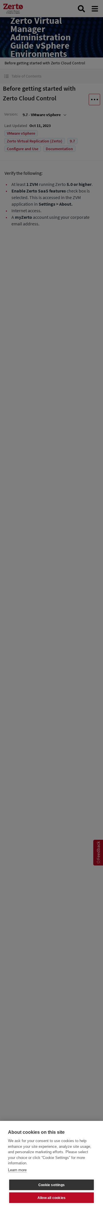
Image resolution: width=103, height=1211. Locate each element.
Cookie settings (51, 1185)
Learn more (17, 1170)
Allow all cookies (51, 1198)
